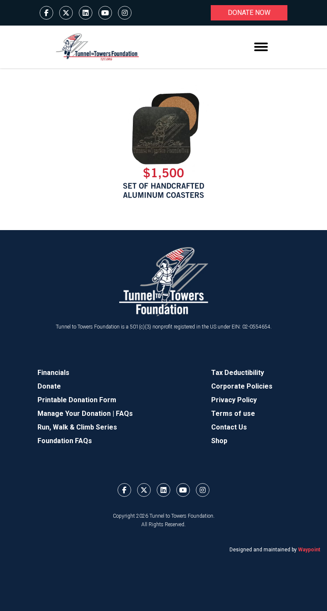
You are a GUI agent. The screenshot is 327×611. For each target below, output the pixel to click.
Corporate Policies (241, 386)
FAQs (124, 413)
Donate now (249, 13)
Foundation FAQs (64, 441)
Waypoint (309, 550)
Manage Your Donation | (76, 413)
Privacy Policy (234, 400)
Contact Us (229, 427)
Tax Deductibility (237, 373)
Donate (49, 386)
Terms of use (233, 413)
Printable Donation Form (76, 400)
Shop (219, 441)
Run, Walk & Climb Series (77, 427)
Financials (53, 373)
